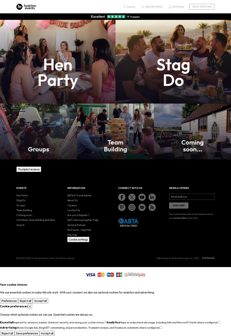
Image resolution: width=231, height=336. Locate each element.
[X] (132, 197)
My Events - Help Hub (79, 230)
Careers (72, 205)
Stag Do (21, 200)
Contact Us (73, 210)
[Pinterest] (122, 207)
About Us (72, 200)
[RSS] (152, 207)
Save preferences (27, 333)
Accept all (40, 301)
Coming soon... (24, 215)
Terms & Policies (76, 225)
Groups (20, 205)
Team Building (24, 210)
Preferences (9, 301)
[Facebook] (122, 197)
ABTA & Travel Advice (79, 195)
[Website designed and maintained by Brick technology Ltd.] (208, 258)
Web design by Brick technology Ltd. (174, 258)
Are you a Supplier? (78, 215)
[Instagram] (132, 207)
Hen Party (22, 195)
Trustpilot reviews (29, 169)
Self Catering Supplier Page (83, 220)
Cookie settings (78, 239)
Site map (72, 234)
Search (20, 225)
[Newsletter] (142, 207)
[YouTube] (142, 197)
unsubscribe (179, 218)
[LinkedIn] (152, 197)
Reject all (25, 301)
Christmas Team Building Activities (35, 220)
